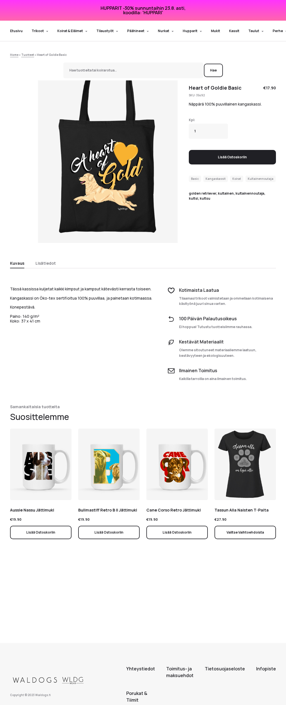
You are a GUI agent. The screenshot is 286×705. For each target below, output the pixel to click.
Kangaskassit (216, 179)
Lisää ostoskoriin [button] (40, 532)
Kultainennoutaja (260, 179)
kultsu (205, 198)
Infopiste (266, 669)
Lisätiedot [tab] (45, 263)
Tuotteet (27, 55)
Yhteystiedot (140, 669)
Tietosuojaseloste (225, 669)
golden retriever (202, 193)
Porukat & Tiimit (136, 696)
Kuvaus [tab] (17, 263)
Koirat (236, 179)
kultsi (193, 198)
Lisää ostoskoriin (232, 157)
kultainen (226, 193)
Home (14, 55)
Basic (195, 179)
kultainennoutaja (249, 193)
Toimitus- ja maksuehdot (180, 672)
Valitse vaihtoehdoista (245, 532)
